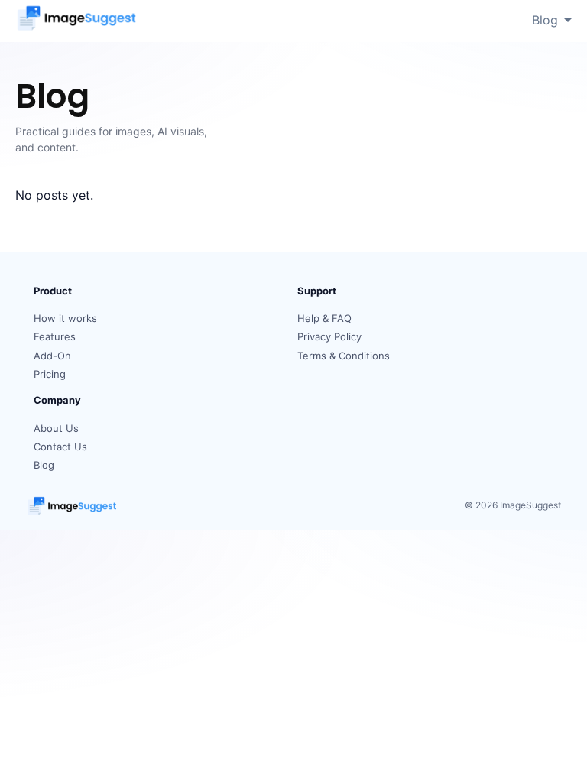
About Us (56, 428)
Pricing (50, 374)
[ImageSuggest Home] (76, 20)
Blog (545, 20)
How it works (65, 318)
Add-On (52, 355)
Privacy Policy (329, 336)
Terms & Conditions (343, 355)
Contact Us (60, 446)
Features (55, 336)
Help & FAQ (324, 318)
